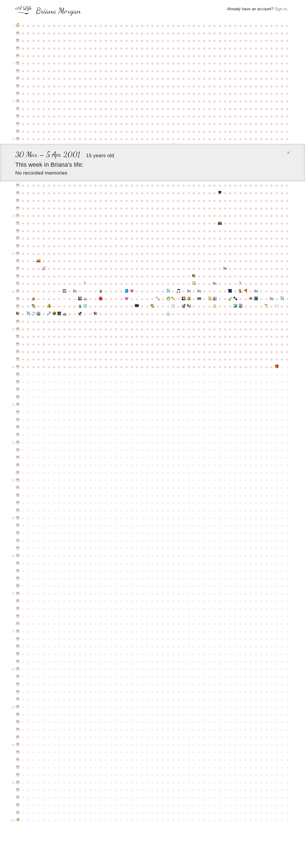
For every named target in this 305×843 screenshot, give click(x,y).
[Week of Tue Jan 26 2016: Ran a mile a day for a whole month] (126, 291)
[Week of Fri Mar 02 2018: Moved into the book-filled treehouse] (152, 306)
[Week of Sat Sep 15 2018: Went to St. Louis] (28, 314)
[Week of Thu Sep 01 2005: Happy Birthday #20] (17, 215)
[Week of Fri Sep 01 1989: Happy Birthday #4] (17, 56)
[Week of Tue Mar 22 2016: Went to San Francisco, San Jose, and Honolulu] (168, 291)
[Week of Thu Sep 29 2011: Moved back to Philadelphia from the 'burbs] (38, 261)
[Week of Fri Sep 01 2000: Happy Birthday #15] (17, 139)
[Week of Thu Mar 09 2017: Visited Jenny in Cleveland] (157, 299)
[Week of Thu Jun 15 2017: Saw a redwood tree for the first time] (230, 299)
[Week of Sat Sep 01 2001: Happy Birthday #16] (17, 185)
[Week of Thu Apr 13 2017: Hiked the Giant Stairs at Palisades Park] (183, 299)
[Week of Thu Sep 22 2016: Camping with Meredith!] (33, 299)
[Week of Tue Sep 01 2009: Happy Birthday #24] (17, 246)
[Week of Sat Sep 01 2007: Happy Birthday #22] (17, 231)
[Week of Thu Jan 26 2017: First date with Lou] (126, 299)
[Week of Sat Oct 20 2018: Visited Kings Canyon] (54, 314)
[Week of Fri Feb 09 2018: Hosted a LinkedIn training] (137, 306)
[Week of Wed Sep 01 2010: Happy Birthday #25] (17, 253)
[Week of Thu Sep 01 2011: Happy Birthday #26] (17, 261)
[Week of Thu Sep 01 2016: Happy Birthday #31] (17, 299)
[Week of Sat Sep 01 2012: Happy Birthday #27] (17, 268)
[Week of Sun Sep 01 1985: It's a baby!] (17, 25)
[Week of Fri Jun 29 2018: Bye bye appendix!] (240, 306)
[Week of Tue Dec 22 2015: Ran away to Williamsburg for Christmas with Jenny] (100, 291)
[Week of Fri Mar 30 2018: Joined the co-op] (173, 306)
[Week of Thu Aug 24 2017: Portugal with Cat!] (282, 299)
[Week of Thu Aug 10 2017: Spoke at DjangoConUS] (271, 299)
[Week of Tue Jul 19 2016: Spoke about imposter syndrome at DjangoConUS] (256, 291)
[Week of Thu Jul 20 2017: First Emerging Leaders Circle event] (256, 299)
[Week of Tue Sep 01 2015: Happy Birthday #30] (17, 291)
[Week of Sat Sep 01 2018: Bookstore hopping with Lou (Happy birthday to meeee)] (17, 314)
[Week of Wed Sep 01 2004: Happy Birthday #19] (17, 208)
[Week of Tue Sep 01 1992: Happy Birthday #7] (17, 78)
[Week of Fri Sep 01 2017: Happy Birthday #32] (17, 306)
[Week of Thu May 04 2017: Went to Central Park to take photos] (199, 299)
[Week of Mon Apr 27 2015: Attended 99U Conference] (194, 283)
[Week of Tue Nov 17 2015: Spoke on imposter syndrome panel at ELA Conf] (74, 291)
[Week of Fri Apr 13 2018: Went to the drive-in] (183, 306)
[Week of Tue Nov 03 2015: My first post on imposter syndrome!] (64, 291)
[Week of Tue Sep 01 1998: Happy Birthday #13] (17, 124)
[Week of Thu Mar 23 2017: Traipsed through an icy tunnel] (168, 299)
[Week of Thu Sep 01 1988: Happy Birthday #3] (17, 48)
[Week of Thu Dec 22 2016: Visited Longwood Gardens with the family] (100, 299)
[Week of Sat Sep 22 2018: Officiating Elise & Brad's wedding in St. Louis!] (33, 314)
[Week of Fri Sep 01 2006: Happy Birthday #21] (17, 223)
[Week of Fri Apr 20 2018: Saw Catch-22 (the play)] (188, 306)
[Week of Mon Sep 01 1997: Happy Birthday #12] (17, 116)
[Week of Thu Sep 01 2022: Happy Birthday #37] (17, 344)
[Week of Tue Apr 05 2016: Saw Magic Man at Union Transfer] (178, 291)
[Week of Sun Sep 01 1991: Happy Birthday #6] (17, 71)
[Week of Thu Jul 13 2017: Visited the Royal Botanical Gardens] (251, 299)
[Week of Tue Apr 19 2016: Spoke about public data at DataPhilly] (188, 291)
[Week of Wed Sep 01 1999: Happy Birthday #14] (17, 131)
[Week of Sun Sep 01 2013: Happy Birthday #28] (17, 276)
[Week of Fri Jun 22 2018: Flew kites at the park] (235, 306)
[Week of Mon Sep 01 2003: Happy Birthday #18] (17, 200)
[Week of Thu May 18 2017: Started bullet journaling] (209, 299)
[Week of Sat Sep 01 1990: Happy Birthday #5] (17, 63)
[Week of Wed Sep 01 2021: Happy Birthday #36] (17, 336)
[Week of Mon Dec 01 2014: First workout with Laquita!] (85, 283)
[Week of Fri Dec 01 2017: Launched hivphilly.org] (85, 306)
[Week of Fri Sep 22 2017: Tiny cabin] (33, 306)
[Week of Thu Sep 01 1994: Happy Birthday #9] (17, 93)
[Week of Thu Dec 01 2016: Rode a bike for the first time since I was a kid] (85, 299)
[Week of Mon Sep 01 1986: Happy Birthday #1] (17, 33)
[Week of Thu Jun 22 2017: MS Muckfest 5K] (235, 299)
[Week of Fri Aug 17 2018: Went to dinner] (277, 306)
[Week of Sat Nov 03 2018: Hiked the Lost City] (64, 314)
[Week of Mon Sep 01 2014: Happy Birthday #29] (17, 283)
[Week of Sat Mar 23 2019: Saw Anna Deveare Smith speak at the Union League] (168, 314)
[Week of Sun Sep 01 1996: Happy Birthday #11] (17, 109)
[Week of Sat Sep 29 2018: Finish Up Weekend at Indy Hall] (38, 314)
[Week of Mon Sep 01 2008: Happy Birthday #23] (17, 238)
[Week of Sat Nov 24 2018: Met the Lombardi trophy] (80, 314)
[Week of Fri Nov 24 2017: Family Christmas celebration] (80, 306)
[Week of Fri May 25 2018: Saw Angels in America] (214, 306)
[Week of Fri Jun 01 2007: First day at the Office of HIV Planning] (220, 223)
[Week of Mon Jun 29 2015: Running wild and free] (240, 283)
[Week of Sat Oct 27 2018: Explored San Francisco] (59, 314)
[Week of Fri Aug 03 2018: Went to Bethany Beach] (266, 306)
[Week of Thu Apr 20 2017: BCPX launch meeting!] (188, 299)
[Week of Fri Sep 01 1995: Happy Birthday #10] (17, 101)
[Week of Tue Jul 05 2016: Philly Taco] (245, 291)
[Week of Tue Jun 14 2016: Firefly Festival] (230, 291)
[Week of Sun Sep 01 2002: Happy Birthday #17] (17, 193)
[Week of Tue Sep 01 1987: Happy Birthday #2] (17, 40)
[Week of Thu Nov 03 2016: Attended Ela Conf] (64, 299)
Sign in (280, 9)
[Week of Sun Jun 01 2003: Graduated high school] (220, 193)
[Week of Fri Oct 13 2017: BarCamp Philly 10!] (48, 306)
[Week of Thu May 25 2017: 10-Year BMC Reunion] (214, 299)
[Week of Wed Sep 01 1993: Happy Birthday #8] (17, 86)
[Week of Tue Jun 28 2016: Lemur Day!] (240, 291)
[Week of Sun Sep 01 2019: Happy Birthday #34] (17, 321)
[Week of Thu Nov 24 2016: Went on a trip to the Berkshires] (80, 299)
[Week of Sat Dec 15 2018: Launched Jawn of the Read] (95, 314)
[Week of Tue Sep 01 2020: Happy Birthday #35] (17, 329)
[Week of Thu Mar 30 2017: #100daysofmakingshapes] (173, 299)
